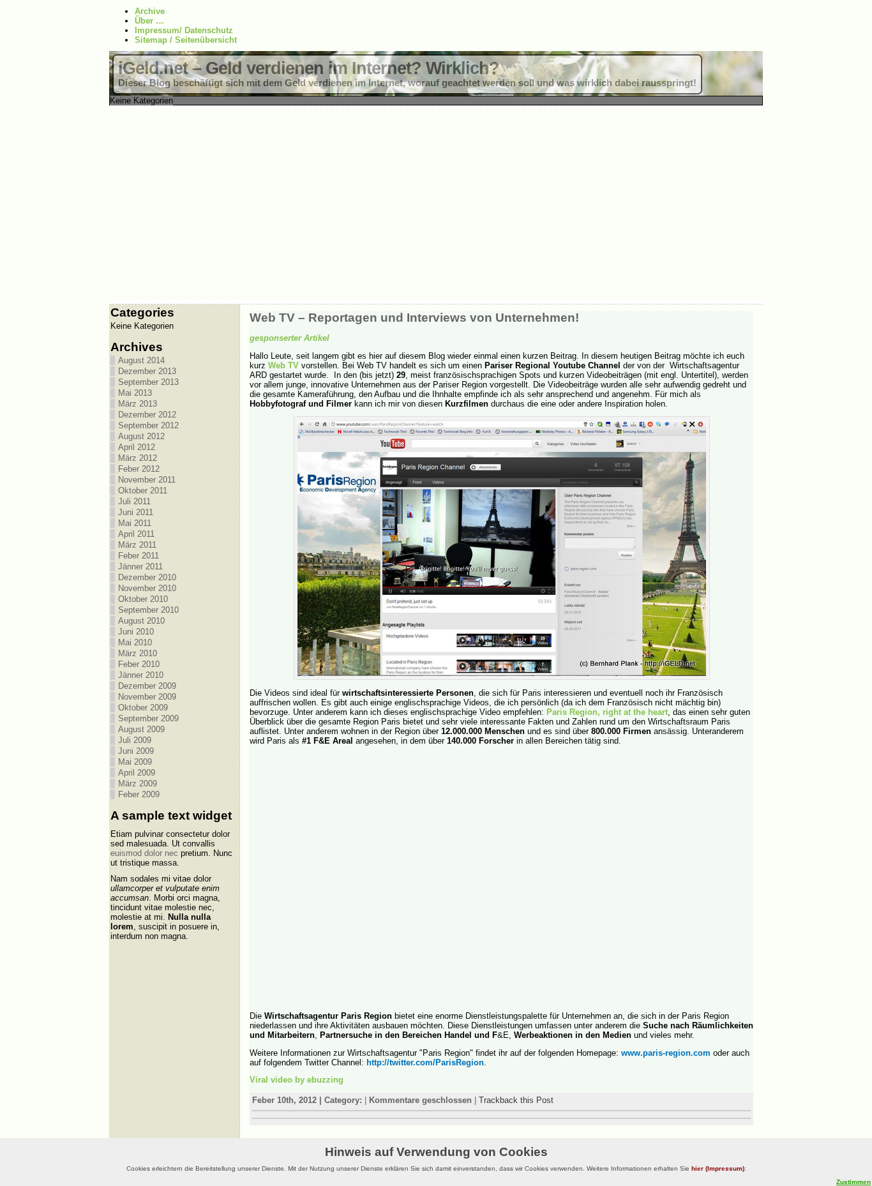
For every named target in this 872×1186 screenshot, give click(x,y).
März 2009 (137, 783)
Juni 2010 (136, 631)
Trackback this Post (516, 1100)
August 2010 (141, 621)
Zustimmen (853, 1181)
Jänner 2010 (140, 675)
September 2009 (148, 718)
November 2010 (147, 588)
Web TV (283, 365)
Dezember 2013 (147, 371)
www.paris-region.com (667, 1053)
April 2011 (136, 534)
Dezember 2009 (147, 686)
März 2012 (137, 458)
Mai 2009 (135, 762)
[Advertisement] (436, 205)
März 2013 (137, 404)
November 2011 (147, 479)
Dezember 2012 (147, 414)
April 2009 (136, 772)
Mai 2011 (134, 523)
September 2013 (148, 382)
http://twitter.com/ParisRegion (425, 1062)
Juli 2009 (134, 740)
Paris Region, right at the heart (607, 712)
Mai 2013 (135, 393)
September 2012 (148, 425)
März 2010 (137, 653)
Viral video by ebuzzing (296, 1080)
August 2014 (141, 360)
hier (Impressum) (717, 1168)
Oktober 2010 (143, 599)
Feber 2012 (139, 469)
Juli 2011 (134, 501)
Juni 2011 (135, 512)
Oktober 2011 (142, 490)
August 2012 (141, 436)
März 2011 (137, 545)
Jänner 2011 (140, 566)
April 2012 (136, 447)
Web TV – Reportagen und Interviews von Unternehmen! (414, 317)
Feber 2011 (138, 555)
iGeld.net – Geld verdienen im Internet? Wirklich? (308, 68)
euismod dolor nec (144, 853)
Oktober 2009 (143, 707)
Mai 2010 (135, 642)
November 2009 (147, 697)
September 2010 (148, 610)
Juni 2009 (136, 751)
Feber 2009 (139, 794)
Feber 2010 (139, 664)
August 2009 (141, 729)
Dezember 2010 (147, 577)
